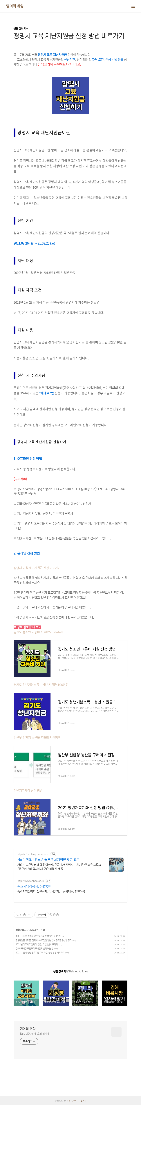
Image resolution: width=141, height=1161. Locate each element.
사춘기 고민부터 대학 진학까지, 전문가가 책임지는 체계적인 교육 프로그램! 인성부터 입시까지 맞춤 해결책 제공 (59, 866)
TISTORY (72, 1100)
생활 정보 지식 (22, 930)
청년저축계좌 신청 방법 (28, 790)
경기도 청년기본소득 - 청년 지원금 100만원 (41, 685)
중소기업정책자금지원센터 (35, 886)
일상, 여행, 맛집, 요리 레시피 (34, 1033)
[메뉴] (133, 6)
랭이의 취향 (14, 6)
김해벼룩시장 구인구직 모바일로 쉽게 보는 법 (34, 948)
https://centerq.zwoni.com (33, 854)
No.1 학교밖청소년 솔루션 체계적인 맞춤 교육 (48, 860)
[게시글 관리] (29, 914)
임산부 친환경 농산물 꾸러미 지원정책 (37, 738)
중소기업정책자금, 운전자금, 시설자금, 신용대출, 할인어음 (51, 891)
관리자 (83, 1100)
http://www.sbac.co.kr (30, 881)
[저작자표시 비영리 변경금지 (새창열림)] (54, 914)
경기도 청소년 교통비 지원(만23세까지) (38, 632)
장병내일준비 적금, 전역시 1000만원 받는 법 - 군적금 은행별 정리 (43, 940)
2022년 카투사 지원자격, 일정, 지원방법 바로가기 (37, 944)
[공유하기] (24, 914)
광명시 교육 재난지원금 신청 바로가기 (37, 568)
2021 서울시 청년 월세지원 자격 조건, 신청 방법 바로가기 (40, 952)
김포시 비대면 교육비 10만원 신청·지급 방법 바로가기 (38, 936)
